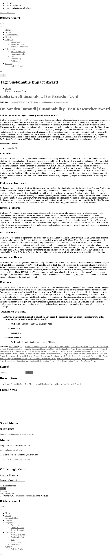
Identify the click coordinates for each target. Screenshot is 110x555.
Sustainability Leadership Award (42, 358)
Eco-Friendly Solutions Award (13, 351)
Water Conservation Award (68, 361)
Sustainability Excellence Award (13, 358)
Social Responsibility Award (78, 356)
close (2, 23)
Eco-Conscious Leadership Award (92, 349)
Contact (8, 63)
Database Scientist (7, 12)
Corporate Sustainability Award (63, 349)
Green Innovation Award (96, 354)
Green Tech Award (8, 356)
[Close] (1, 71)
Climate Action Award (98, 346)
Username (9, 475)
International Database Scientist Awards (51, 102)
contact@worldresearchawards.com (15, 459)
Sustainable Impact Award (18, 361)
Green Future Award (76, 354)
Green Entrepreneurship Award (53, 354)
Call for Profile (17, 66)
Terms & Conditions (19, 47)
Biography (13, 346)
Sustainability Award (100, 356)
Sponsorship (16, 59)
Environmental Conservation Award (82, 351)
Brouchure (15, 42)
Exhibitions (15, 61)
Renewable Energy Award (28, 356)
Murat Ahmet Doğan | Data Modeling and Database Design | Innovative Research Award (43, 384)
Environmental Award (56, 351)
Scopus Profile (11, 148)
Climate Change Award (10, 349)
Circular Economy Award (58, 346)
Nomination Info (18, 51)
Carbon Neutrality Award (36, 346)
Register (8, 37)
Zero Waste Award (88, 361)
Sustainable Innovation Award (43, 361)
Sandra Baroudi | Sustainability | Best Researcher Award (39, 96)
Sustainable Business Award (69, 358)
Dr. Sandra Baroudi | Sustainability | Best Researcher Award (55, 108)
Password (8, 480)
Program (9, 39)
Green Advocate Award (29, 354)
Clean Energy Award (79, 346)
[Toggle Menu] (1, 509)
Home (8, 30)
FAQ (13, 56)
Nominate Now (12, 35)
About (8, 32)
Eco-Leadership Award (36, 351)
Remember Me (9, 486)
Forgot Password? (7, 493)
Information (10, 49)
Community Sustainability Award (35, 349)
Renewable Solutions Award (53, 356)
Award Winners (17, 44)
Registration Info (18, 54)
